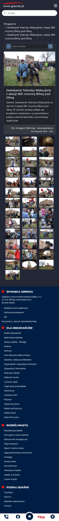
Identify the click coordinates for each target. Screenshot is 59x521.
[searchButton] (50, 46)
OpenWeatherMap (28, 321)
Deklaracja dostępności (14, 312)
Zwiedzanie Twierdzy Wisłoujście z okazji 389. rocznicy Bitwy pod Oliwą (30, 29)
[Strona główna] (6, 517)
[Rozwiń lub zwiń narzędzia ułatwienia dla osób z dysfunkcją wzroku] (52, 517)
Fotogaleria (10, 24)
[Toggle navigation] (55, 6)
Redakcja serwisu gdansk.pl (16, 308)
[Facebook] (18, 517)
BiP (5, 317)
